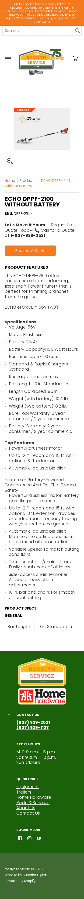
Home (10, 180)
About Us (25, 808)
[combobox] (38, 30)
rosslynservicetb (17, 869)
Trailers (23, 792)
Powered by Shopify (20, 881)
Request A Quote (30, 250)
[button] (75, 59)
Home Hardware (33, 797)
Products (27, 180)
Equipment (27, 787)
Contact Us (28, 813)
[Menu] (8, 59)
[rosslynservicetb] (41, 58)
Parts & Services (32, 802)
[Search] (77, 30)
